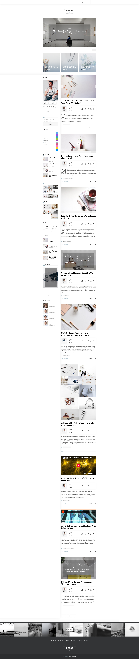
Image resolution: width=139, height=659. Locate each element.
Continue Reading (65, 127)
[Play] (62, 152)
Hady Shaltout (68, 573)
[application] (78, 143)
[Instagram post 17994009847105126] (49, 630)
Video (68, 500)
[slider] (94, 212)
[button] (95, 32)
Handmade (70, 178)
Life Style (64, 241)
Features (56, 2)
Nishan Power (68, 264)
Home (44, 2)
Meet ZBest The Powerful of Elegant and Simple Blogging (69, 32)
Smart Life (68, 124)
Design (64, 124)
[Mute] (92, 152)
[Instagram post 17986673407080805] (132, 630)
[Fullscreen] (94, 152)
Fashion (64, 355)
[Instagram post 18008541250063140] (118, 630)
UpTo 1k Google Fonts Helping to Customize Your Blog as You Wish (75, 334)
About (66, 2)
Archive (61, 2)
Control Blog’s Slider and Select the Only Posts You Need (53, 175)
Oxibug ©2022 (65, 656)
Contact (71, 2)
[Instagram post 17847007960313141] (90, 630)
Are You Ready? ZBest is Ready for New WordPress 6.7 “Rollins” (77, 102)
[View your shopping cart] (95, 2)
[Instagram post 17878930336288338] (21, 630)
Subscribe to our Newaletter (48, 119)
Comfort (69, 28)
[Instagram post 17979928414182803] (35, 630)
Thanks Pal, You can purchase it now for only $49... (52, 323)
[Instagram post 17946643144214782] (7, 630)
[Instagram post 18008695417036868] (76, 630)
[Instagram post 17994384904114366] (104, 630)
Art (63, 178)
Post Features (50, 2)
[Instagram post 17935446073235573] (63, 630)
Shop (75, 2)
